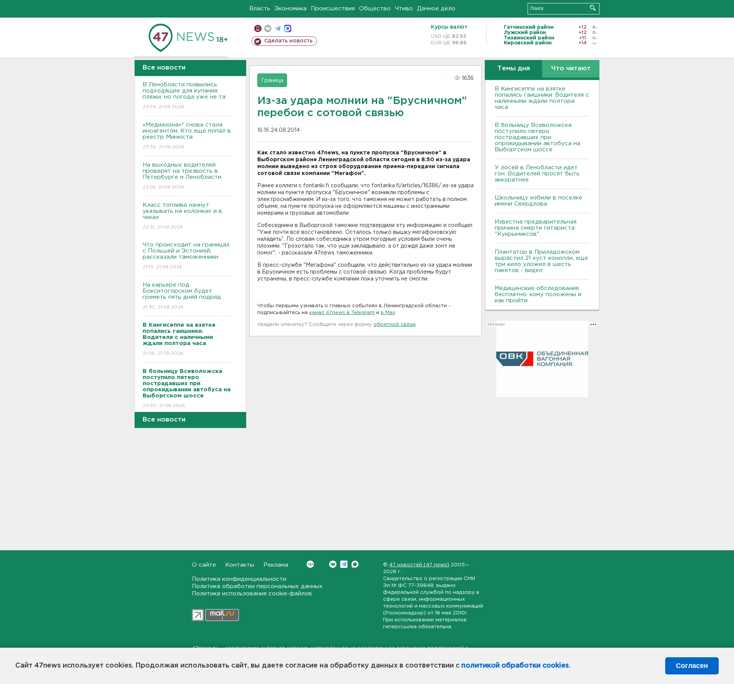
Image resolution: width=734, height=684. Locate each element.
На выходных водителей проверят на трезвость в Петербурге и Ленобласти (182, 175)
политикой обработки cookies (515, 666)
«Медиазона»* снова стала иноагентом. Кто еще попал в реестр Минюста (187, 135)
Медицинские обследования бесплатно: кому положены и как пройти (538, 294)
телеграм (277, 28)
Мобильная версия (257, 28)
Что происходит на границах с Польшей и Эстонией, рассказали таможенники (186, 255)
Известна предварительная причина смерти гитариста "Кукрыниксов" (535, 228)
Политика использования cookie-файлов (252, 593)
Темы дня (513, 68)
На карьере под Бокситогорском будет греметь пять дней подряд (182, 295)
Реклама (275, 564)
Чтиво (404, 8)
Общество (375, 8)
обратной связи (394, 325)
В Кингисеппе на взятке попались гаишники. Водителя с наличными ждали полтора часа (542, 98)
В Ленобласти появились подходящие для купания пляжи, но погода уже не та (184, 95)
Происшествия (333, 8)
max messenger (287, 28)
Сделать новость (288, 41)
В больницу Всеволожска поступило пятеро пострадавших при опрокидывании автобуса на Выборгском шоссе (537, 137)
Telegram (344, 564)
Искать (593, 8)
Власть (259, 8)
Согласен (692, 665)
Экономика (290, 8)
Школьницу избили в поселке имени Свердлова (538, 200)
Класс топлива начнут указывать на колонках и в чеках (182, 216)
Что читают (571, 68)
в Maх (388, 313)
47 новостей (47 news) (419, 565)
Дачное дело (436, 8)
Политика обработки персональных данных (257, 586)
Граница (272, 80)
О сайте (204, 564)
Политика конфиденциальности (239, 579)
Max (355, 564)
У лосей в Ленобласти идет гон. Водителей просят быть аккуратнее (537, 173)
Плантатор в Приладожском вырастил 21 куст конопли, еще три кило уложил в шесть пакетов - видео (541, 261)
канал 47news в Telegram (342, 313)
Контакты (239, 564)
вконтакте (267, 28)
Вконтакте (332, 564)
